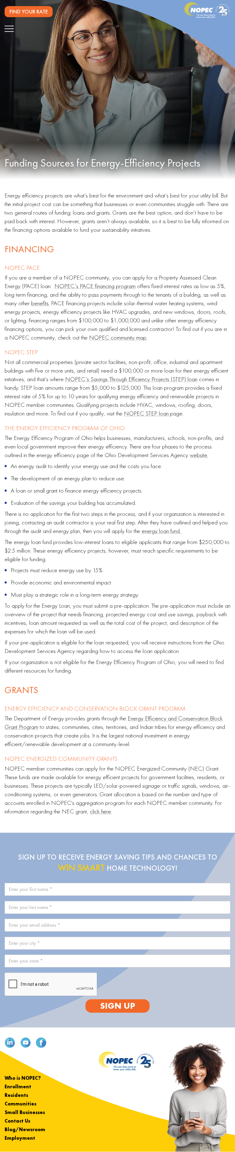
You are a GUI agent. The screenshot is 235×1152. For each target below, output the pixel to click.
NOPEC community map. (118, 337)
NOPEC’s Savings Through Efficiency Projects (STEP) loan (131, 379)
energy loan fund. (162, 531)
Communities (20, 1104)
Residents (16, 1095)
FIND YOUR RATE (28, 11)
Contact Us (17, 1121)
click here (100, 811)
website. (199, 455)
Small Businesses (25, 1112)
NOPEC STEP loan (147, 413)
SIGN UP (117, 1005)
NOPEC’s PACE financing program (95, 286)
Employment (20, 1138)
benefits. (40, 303)
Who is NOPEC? (23, 1078)
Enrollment (18, 1086)
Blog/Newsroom (25, 1129)
